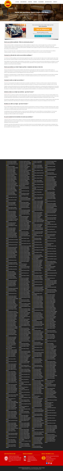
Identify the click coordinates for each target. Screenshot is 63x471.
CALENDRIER (41, 1)
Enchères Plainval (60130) (37, 403)
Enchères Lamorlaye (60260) (24, 425)
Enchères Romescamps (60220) (51, 185)
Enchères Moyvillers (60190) (37, 333)
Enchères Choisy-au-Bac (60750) (12, 394)
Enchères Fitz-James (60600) (25, 226)
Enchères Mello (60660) (37, 266)
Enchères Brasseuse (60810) (12, 319)
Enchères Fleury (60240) (24, 234)
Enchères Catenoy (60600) (11, 365)
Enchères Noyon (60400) (37, 369)
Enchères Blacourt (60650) (11, 276)
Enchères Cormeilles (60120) (12, 414)
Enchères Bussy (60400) (11, 342)
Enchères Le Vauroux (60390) (38, 203)
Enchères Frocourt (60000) (24, 278)
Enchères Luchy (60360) (37, 226)
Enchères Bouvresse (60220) (12, 316)
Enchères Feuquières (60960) (25, 225)
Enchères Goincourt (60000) (24, 292)
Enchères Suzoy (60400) (50, 320)
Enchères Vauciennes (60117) (51, 370)
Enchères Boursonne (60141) (12, 311)
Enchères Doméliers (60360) (24, 176)
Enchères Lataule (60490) (24, 432)
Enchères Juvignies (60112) (24, 365)
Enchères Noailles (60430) (37, 355)
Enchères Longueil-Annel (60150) (38, 220)
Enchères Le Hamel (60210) (37, 166)
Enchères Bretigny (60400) (11, 325)
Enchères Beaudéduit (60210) (12, 235)
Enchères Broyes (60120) (11, 333)
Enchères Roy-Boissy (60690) (51, 203)
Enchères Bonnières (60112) (11, 296)
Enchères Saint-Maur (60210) (51, 261)
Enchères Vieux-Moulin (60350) (51, 392)
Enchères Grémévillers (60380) (25, 310)
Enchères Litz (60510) (36, 217)
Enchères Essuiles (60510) (24, 212)
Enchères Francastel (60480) (24, 257)
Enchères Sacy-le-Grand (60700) (51, 210)
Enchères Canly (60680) (11, 355)
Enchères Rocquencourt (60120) (51, 184)
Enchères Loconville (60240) (37, 219)
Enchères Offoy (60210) (37, 370)
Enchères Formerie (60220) (24, 247)
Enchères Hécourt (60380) (24, 334)
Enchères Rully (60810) (50, 207)
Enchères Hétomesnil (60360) (25, 344)
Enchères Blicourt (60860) (11, 283)
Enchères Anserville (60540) (11, 184)
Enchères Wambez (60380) (50, 437)
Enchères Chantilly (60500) (11, 380)
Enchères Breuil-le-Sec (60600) (12, 326)
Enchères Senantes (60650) (50, 302)
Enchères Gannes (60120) (24, 280)
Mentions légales (42, 467)
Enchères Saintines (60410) (50, 294)
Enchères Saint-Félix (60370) (50, 234)
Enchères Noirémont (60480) (37, 360)
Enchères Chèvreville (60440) (12, 389)
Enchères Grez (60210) (24, 311)
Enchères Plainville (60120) (37, 405)
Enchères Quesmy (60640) (37, 433)
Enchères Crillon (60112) (11, 439)
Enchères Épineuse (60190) (24, 193)
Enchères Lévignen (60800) (37, 206)
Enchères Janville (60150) (24, 357)
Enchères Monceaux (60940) (37, 278)
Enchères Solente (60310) (50, 315)
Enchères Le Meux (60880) (37, 180)
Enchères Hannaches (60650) (25, 321)
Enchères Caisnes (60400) (11, 343)
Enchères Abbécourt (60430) (11, 162)
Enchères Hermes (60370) (24, 343)
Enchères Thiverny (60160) (50, 335)
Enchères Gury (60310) (24, 315)
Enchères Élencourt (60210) (24, 183)
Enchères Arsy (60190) (11, 192)
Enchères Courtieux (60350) (11, 424)
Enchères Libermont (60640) (37, 212)
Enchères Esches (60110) (24, 206)
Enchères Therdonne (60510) (51, 324)
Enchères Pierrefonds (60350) (38, 398)
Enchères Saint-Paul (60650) (50, 266)
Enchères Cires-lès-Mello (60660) (12, 402)
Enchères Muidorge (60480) (37, 334)
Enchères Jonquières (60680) (25, 361)
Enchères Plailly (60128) (37, 402)
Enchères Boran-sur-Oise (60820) (12, 298)
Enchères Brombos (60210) (11, 330)
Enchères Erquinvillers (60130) (25, 203)
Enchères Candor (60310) (11, 353)
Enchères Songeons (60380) (50, 317)
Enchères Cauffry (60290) (11, 371)
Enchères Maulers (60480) (37, 262)
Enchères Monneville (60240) (38, 288)
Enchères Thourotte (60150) (50, 337)
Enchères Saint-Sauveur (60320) (51, 280)
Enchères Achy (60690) (11, 166)
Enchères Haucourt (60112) (24, 328)
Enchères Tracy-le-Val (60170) (51, 347)
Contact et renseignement (42, 36)
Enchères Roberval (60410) (50, 180)
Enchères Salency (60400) (50, 296)
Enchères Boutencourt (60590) (12, 315)
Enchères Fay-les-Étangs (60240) (25, 221)
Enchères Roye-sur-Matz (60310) (51, 206)
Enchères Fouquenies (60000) (25, 253)
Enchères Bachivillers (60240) (12, 216)
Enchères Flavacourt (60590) (24, 228)
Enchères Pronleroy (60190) (37, 425)
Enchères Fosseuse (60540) (24, 248)
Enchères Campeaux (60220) (12, 351)
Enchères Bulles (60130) (11, 339)
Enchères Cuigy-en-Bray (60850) (25, 162)
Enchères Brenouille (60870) (11, 321)
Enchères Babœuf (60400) (11, 215)
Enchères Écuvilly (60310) (24, 181)
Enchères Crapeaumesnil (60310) (12, 428)
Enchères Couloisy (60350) (11, 416)
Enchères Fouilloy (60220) (24, 251)
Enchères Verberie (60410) (50, 380)
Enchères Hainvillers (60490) (24, 319)
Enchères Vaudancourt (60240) (51, 371)
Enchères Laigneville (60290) (25, 419)
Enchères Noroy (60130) (37, 361)
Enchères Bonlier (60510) (11, 289)
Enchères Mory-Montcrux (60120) (38, 324)
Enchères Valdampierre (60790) (51, 362)
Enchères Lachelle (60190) (24, 411)
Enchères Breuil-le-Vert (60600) (12, 328)
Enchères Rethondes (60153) (51, 169)
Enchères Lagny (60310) (24, 416)
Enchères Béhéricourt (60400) (12, 251)
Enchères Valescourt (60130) (50, 364)
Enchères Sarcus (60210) (50, 297)
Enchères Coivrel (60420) (11, 406)
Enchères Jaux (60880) (24, 360)
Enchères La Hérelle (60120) (24, 369)
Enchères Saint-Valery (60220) (51, 289)
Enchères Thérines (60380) (50, 325)
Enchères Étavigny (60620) (24, 216)
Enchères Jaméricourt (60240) (25, 356)
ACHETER (30, 1)
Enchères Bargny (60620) (11, 229)
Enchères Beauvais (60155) (11, 248)
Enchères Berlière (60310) (11, 256)
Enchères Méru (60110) (37, 269)
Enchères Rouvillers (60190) (50, 197)
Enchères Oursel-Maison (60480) (38, 388)
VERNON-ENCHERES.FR (25, 467)
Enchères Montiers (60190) (37, 301)
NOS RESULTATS (48, 1)
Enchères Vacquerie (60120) (50, 361)
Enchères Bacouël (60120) (11, 217)
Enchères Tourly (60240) (50, 344)
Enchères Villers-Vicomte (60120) (51, 428)
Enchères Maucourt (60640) (37, 261)
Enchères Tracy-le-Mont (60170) (51, 346)
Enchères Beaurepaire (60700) (12, 247)
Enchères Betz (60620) (11, 271)
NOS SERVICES (24, 1)
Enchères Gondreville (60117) (25, 294)
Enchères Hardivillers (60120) (25, 324)
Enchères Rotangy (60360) (50, 192)
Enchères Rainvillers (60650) (37, 438)
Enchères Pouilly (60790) (37, 421)
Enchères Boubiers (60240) (11, 303)
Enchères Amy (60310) (11, 175)
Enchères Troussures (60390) (51, 356)
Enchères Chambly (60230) (11, 378)
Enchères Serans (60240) (50, 306)
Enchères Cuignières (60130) (25, 161)
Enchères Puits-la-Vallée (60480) (38, 432)
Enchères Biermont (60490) (11, 274)
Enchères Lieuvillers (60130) (37, 215)
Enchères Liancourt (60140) (37, 208)
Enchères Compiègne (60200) (12, 407)
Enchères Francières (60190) (25, 258)
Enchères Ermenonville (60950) (25, 198)
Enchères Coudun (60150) (11, 415)
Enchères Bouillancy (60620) (12, 306)
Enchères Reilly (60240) (37, 446)
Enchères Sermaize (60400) (50, 310)
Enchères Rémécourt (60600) (38, 447)
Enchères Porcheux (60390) (37, 419)
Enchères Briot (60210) (11, 329)
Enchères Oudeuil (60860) (37, 387)
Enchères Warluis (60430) (50, 438)
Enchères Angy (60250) (11, 180)
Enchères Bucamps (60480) (11, 337)
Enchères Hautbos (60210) (24, 330)
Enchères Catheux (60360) (11, 366)
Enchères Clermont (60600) (11, 405)
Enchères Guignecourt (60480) (25, 312)
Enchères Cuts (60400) (24, 165)
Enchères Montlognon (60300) (38, 303)
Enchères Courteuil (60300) (11, 423)
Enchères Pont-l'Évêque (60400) (38, 410)
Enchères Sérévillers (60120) (50, 307)
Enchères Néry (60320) (37, 342)
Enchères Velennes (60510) (50, 374)
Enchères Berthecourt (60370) (12, 262)
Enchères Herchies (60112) (24, 339)
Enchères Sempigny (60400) (50, 301)
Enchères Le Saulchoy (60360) (38, 201)
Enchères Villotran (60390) (50, 430)
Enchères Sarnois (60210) (50, 298)
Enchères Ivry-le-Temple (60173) (25, 355)
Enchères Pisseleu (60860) (37, 401)
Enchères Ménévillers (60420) (38, 267)
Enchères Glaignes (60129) (24, 288)
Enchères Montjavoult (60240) (38, 302)
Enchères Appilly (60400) (11, 188)
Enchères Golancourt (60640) (25, 293)
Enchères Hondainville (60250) (25, 351)
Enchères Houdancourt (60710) (25, 352)
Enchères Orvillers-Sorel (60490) (38, 385)
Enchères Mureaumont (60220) (38, 337)
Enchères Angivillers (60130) (11, 179)
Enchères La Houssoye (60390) (25, 370)
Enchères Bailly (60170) (11, 224)
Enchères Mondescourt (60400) (38, 287)
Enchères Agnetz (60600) (11, 170)
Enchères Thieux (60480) (50, 334)
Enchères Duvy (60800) (24, 180)
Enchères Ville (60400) (49, 394)
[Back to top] (60, 468)
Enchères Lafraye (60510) (24, 415)
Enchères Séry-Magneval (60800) (51, 311)
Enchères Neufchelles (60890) (38, 343)
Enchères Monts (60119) (37, 312)
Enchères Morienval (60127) (37, 315)
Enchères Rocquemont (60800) (51, 183)
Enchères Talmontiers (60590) (51, 321)
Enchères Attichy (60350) (11, 193)
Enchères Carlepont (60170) (11, 364)
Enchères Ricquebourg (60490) (51, 176)
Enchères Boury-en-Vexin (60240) (12, 312)
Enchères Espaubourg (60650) (25, 210)
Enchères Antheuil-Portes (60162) (12, 185)
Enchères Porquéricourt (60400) (38, 420)
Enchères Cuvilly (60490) (24, 167)
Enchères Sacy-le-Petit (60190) (51, 211)
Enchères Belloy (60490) (11, 253)
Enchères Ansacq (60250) (11, 181)
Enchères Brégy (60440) (11, 320)
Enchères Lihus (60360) (37, 216)
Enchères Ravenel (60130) (37, 442)
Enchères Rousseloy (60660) (50, 194)
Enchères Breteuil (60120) (11, 324)
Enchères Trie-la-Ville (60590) (51, 351)
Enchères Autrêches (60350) (11, 207)
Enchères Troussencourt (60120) (51, 355)
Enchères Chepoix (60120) (11, 387)
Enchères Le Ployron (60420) (38, 197)
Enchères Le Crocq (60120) (24, 443)
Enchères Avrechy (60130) (11, 211)
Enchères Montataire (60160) (37, 296)
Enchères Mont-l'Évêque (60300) (38, 289)
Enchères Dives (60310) (24, 175)
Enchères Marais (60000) (37, 238)
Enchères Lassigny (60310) (24, 430)
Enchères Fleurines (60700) (24, 233)
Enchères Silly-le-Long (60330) (51, 312)
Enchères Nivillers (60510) (37, 353)
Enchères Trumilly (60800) (50, 357)
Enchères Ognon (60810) (37, 374)
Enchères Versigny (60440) (50, 388)
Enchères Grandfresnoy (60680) (25, 303)
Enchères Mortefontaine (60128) (38, 317)
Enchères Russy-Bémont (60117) (51, 208)
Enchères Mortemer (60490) (37, 321)
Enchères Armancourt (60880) (12, 190)
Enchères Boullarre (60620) (11, 307)
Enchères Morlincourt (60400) (38, 316)
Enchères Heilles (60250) (24, 335)
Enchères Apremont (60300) (11, 189)
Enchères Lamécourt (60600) (24, 424)
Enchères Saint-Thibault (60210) (51, 283)
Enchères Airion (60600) (11, 171)
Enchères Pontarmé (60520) (37, 414)
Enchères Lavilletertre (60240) (25, 437)
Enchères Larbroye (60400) (24, 429)
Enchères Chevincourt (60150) (12, 388)
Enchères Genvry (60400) (24, 283)
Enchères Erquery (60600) (24, 202)
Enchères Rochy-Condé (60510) (51, 181)
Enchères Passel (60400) (37, 392)
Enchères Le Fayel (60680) (37, 161)
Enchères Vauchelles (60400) (51, 369)
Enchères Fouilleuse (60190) (24, 249)
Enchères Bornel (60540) (11, 301)
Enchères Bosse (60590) (11, 302)
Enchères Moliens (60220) (37, 276)
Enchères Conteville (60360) (11, 411)
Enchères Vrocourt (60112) (50, 434)
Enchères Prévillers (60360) (37, 424)
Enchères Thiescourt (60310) (50, 330)
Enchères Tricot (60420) (50, 348)
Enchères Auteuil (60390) (11, 203)
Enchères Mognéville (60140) (38, 275)
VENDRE (35, 1)
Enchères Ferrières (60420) (24, 224)
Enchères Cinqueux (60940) (11, 401)
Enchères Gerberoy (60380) (24, 284)
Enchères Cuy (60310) (23, 169)
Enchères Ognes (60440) (37, 371)
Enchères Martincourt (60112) (38, 260)
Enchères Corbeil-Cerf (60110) (12, 412)
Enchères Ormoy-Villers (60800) (38, 380)
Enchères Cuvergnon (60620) (25, 166)
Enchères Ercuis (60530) (24, 197)
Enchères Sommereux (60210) (51, 316)
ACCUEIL (17, 1)
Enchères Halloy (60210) (24, 320)
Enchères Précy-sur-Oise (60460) (38, 423)
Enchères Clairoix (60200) (11, 403)
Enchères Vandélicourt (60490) (51, 365)
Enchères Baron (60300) (11, 230)
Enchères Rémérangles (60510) (51, 161)
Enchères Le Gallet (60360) (37, 165)
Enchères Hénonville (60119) (25, 338)
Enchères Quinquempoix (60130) (38, 437)
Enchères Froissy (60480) (24, 279)
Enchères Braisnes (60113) (11, 317)
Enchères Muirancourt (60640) (38, 335)
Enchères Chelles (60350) (11, 385)
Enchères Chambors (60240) (12, 379)
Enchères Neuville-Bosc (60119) (38, 352)
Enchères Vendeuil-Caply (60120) (51, 375)
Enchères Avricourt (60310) (11, 212)
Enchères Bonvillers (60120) (11, 297)
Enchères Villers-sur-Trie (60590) (51, 425)
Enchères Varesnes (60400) (50, 366)
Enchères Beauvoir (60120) (11, 249)
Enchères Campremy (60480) (12, 352)
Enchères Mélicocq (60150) (37, 265)
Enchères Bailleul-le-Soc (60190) (12, 219)
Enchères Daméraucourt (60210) (25, 170)
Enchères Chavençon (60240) (12, 384)
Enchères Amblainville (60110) (12, 174)
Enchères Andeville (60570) (11, 176)
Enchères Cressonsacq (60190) (12, 433)
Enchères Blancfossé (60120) (12, 280)
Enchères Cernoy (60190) (11, 375)
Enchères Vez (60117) (49, 389)
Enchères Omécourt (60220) (37, 375)
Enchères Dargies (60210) (24, 171)
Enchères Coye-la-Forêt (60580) (12, 425)
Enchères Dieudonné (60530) (25, 174)
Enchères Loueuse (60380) (37, 225)
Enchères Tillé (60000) (49, 343)
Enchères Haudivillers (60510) (25, 329)
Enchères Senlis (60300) (50, 303)
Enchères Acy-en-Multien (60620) (12, 167)
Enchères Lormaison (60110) (37, 224)
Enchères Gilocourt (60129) (24, 285)
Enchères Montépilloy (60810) (38, 297)
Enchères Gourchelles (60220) (25, 296)
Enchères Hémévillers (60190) (25, 337)
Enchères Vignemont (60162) (51, 393)
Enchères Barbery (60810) (11, 228)
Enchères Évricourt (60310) (24, 220)
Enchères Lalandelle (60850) (24, 423)
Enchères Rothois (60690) (50, 193)
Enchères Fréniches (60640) (24, 260)
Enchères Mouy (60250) (37, 330)
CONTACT (55, 1)
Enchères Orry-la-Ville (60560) (38, 384)
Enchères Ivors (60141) (24, 353)
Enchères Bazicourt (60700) (11, 234)
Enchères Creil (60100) (11, 429)
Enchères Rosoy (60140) (50, 188)
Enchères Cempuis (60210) (11, 374)
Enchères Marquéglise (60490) (38, 256)
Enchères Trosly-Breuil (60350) (51, 353)
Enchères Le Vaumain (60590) (38, 202)
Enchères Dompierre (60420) (24, 179)
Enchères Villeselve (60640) (50, 429)
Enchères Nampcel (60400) (37, 338)
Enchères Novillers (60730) (37, 365)
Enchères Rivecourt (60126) (50, 179)
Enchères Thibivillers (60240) (51, 326)
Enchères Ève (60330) (23, 219)
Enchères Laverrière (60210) (24, 434)
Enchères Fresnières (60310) (25, 266)
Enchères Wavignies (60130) (50, 439)
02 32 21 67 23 (50, 461)
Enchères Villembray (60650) (50, 396)
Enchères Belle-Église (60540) (12, 252)
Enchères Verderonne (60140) (51, 384)
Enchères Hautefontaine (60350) (25, 333)
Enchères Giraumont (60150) (24, 287)
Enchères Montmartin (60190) (38, 306)
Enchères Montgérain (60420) (38, 298)
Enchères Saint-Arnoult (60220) (51, 217)
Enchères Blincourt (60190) (11, 284)
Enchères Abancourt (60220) (11, 161)
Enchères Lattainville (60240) (25, 433)
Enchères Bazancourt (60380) (12, 233)
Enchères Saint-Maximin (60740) (51, 262)
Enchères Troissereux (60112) (51, 352)
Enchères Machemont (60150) (38, 228)
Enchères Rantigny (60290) (37, 439)
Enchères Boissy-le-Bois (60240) (12, 288)
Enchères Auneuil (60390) (11, 202)
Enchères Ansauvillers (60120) (12, 183)
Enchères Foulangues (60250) (25, 252)
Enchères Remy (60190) (50, 162)
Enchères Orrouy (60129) (37, 383)
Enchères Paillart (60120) (37, 389)
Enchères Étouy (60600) (24, 217)
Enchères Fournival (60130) (24, 256)
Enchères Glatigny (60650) (24, 289)
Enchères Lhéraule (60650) (37, 207)
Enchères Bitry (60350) (11, 275)
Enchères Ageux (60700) (11, 169)
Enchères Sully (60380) (50, 319)
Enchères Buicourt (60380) (11, 338)
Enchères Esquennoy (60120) (25, 211)
